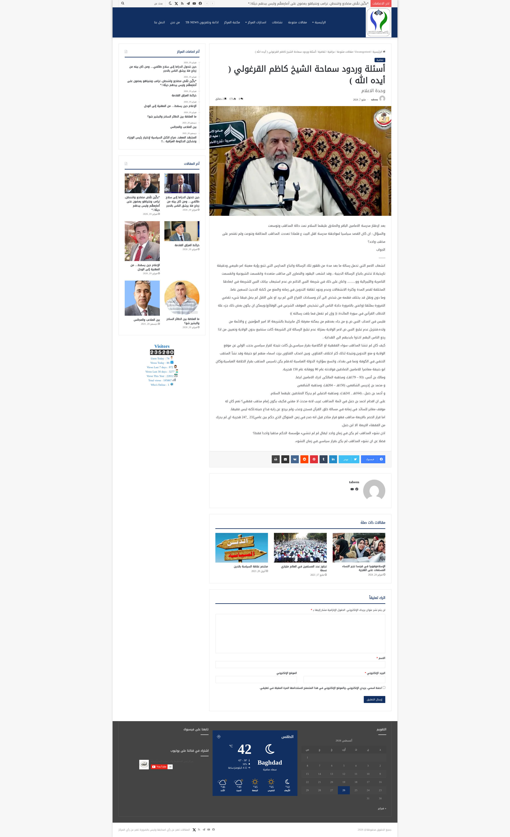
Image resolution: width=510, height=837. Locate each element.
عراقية (331, 51)
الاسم (381, 658)
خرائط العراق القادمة (354, 3)
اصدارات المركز (257, 22)
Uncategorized (363, 51)
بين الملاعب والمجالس (147, 319)
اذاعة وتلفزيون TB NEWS (202, 22)
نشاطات (277, 22)
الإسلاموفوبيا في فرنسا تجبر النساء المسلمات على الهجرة (363, 568)
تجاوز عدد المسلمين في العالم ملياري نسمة (304, 568)
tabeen (374, 100)
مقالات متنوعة (297, 22)
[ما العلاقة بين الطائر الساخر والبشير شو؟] (181, 298)
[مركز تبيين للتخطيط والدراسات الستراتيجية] (378, 22)
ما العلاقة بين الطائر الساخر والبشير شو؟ (183, 321)
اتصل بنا (159, 22)
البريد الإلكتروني (375, 672)
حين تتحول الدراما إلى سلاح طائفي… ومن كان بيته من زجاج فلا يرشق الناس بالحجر (182, 201)
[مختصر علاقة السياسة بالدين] (241, 548)
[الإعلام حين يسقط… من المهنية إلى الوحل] (142, 241)
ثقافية (322, 51)
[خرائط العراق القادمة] (181, 231)
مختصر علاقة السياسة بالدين (251, 566)
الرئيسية (320, 22)
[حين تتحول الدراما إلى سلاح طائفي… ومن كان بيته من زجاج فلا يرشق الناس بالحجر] (181, 183)
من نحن (175, 22)
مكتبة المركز (232, 22)
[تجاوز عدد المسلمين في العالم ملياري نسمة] (300, 548)
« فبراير (382, 808)
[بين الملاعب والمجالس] (142, 298)
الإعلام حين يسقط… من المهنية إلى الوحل (145, 267)
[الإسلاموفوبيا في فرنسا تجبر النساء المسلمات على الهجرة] (359, 547)
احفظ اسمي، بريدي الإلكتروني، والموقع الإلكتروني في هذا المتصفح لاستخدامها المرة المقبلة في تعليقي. (321, 687)
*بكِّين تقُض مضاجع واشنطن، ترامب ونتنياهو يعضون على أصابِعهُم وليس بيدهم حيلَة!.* (142, 204)
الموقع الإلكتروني (287, 672)
